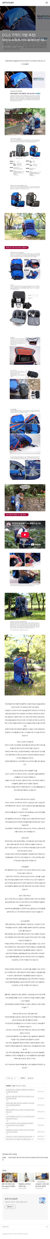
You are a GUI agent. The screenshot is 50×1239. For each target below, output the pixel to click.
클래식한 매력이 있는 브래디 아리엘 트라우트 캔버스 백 (20, 1111)
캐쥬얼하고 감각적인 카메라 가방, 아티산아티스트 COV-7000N (20, 1131)
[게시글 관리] (14, 1078)
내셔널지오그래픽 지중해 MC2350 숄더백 (19, 1136)
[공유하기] (11, 1078)
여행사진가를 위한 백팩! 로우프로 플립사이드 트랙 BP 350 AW (20, 1097)
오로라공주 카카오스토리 (9, 1234)
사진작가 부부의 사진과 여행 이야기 (16, 1202)
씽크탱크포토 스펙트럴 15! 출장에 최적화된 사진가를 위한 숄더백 (20, 1091)
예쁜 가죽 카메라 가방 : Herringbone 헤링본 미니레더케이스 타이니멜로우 (19, 1124)
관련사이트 (5, 1227)
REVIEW (8, 1086)
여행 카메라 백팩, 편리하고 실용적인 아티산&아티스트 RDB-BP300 (20, 1104)
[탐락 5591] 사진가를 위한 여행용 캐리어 (18, 1139)
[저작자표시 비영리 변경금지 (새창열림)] (30, 1078)
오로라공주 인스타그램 (9, 1230)
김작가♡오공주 (8, 3)
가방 (13, 1086)
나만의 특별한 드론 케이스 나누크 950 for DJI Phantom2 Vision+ (20, 1117)
